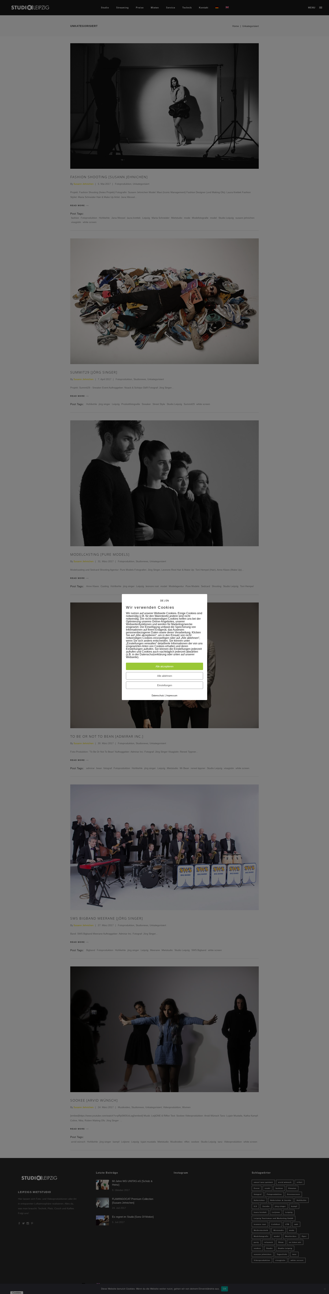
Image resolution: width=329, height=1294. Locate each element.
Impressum (171, 695)
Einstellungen (164, 685)
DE (161, 600)
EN (167, 600)
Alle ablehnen (164, 675)
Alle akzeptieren (164, 666)
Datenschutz (158, 695)
